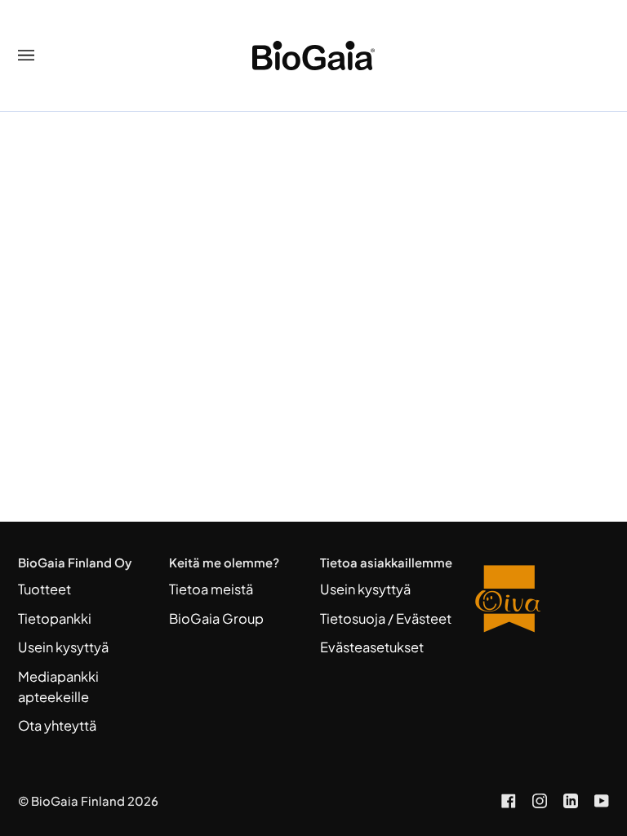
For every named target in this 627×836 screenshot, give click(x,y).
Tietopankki (54, 618)
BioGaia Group (216, 618)
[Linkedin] (570, 801)
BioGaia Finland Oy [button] (74, 562)
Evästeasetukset (372, 647)
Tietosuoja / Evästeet (385, 618)
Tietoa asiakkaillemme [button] (386, 562)
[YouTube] (601, 801)
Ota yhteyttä (57, 725)
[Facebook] (508, 801)
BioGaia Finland (78, 801)
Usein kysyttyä (63, 647)
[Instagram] (539, 801)
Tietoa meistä (211, 589)
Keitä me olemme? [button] (224, 562)
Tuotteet (44, 589)
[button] (540, 558)
